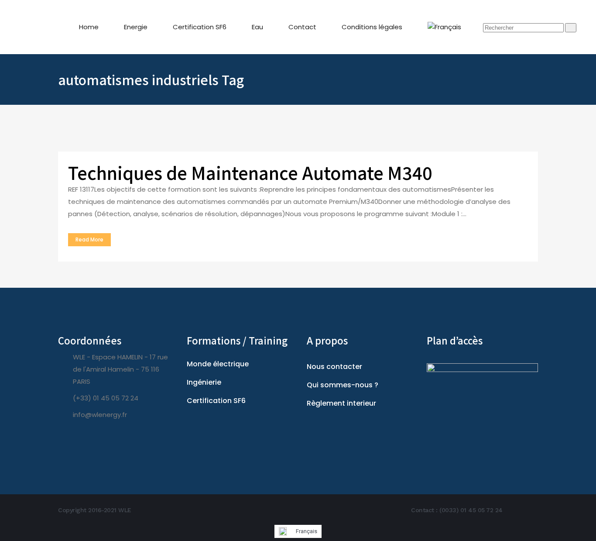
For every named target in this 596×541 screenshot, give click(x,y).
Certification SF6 (216, 401)
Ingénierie (204, 382)
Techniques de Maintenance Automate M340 (250, 172)
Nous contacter (334, 367)
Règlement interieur (341, 403)
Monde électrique (218, 364)
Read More (89, 239)
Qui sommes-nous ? (342, 385)
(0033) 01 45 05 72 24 (471, 510)
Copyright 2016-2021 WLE (94, 510)
